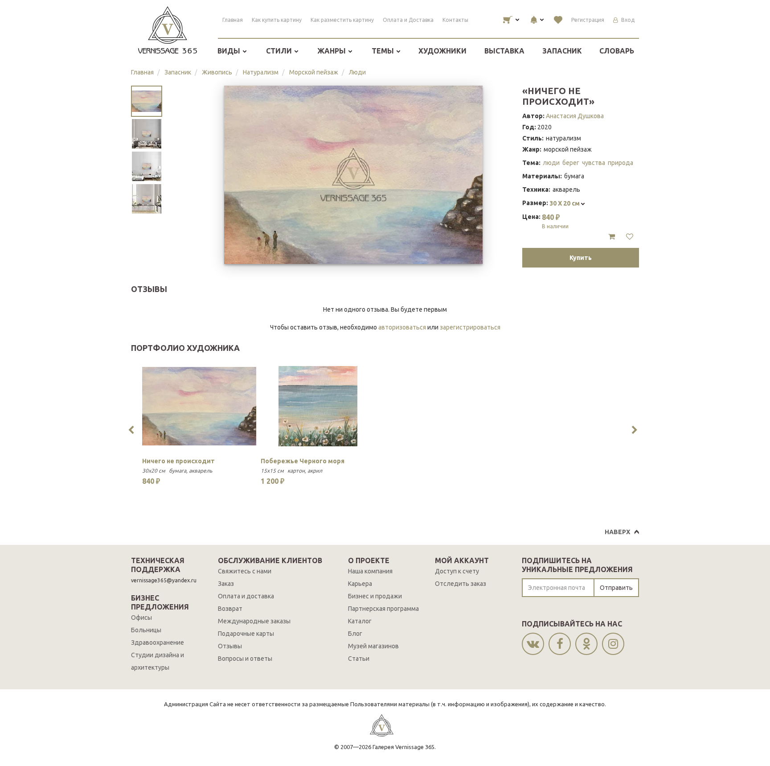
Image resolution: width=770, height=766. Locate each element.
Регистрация (587, 20)
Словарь (616, 51)
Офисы (141, 617)
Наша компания (370, 571)
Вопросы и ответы (245, 658)
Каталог (360, 621)
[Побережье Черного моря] (318, 406)
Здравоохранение (157, 642)
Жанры (332, 51)
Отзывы (230, 646)
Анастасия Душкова (575, 115)
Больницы (146, 630)
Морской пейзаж (313, 72)
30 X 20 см (565, 203)
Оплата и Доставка (408, 20)
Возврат (230, 608)
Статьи (358, 658)
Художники (442, 51)
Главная (232, 20)
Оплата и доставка (246, 596)
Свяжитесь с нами (244, 571)
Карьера (360, 583)
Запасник (562, 51)
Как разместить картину (342, 20)
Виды (229, 51)
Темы (384, 51)
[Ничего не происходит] (199, 406)
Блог (355, 633)
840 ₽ (555, 221)
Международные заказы (254, 621)
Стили (280, 51)
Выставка (504, 51)
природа (620, 162)
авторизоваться (402, 327)
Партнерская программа (383, 608)
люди (551, 162)
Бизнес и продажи (375, 596)
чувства (593, 162)
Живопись (217, 72)
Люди (357, 72)
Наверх (617, 531)
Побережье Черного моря (302, 461)
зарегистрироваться (470, 327)
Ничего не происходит (178, 461)
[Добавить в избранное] (629, 236)
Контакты (455, 20)
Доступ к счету (457, 571)
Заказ (226, 583)
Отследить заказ (460, 583)
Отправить (616, 587)
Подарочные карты (246, 633)
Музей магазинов (373, 646)
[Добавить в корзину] (611, 236)
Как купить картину (277, 20)
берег (570, 162)
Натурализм (261, 72)
